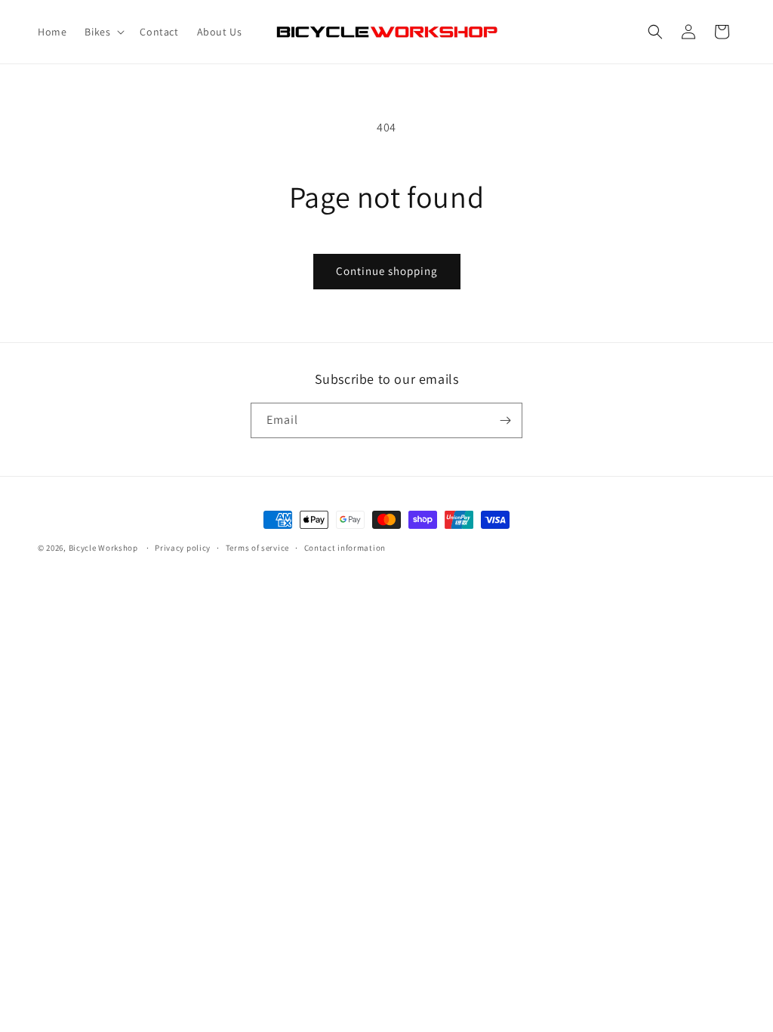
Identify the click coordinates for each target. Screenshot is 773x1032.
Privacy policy (183, 547)
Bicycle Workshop (103, 547)
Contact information (345, 547)
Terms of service (257, 547)
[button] (103, 32)
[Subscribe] (505, 420)
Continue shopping (387, 271)
